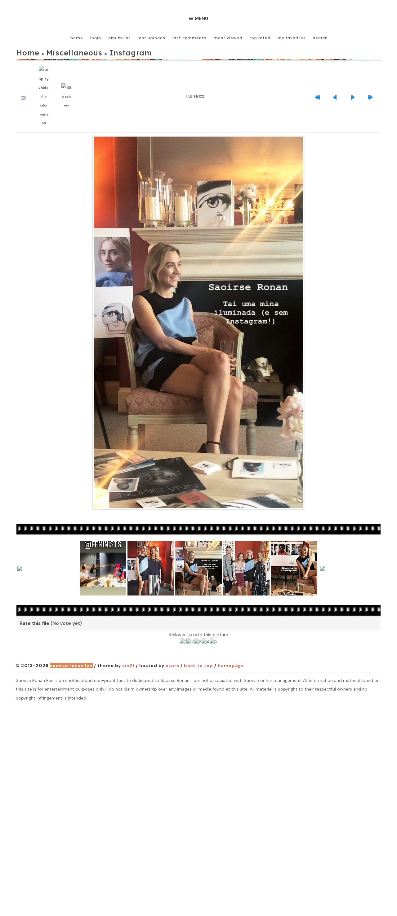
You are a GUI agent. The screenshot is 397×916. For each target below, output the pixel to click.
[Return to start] (319, 87)
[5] (213, 626)
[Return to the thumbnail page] (25, 87)
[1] (183, 626)
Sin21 (128, 650)
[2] (190, 626)
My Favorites (292, 38)
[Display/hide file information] (45, 87)
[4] (206, 626)
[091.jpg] (198, 306)
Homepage (231, 650)
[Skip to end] (372, 87)
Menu (201, 18)
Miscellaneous (62, 51)
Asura (172, 650)
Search (320, 38)
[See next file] (354, 87)
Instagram (107, 51)
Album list (119, 38)
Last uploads (151, 38)
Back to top (198, 650)
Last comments (189, 38)
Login (95, 38)
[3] (198, 626)
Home (76, 38)
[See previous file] (336, 87)
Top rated (259, 38)
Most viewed (228, 38)
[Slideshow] (68, 87)
